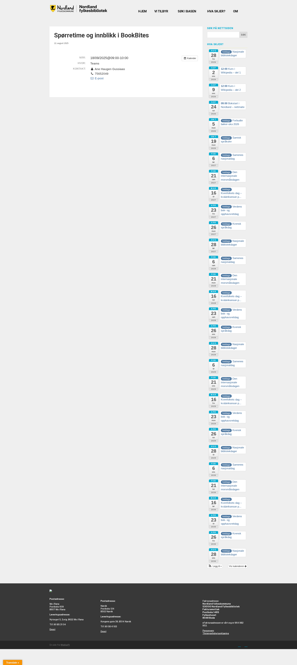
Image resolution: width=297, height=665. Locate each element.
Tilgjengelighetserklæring (215, 633)
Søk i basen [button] (187, 11)
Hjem (142, 11)
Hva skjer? (216, 11)
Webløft (65, 645)
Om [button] (235, 11)
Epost (52, 629)
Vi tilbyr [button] (161, 11)
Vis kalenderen (237, 566)
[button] (214, 566)
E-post (98, 78)
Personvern (208, 630)
